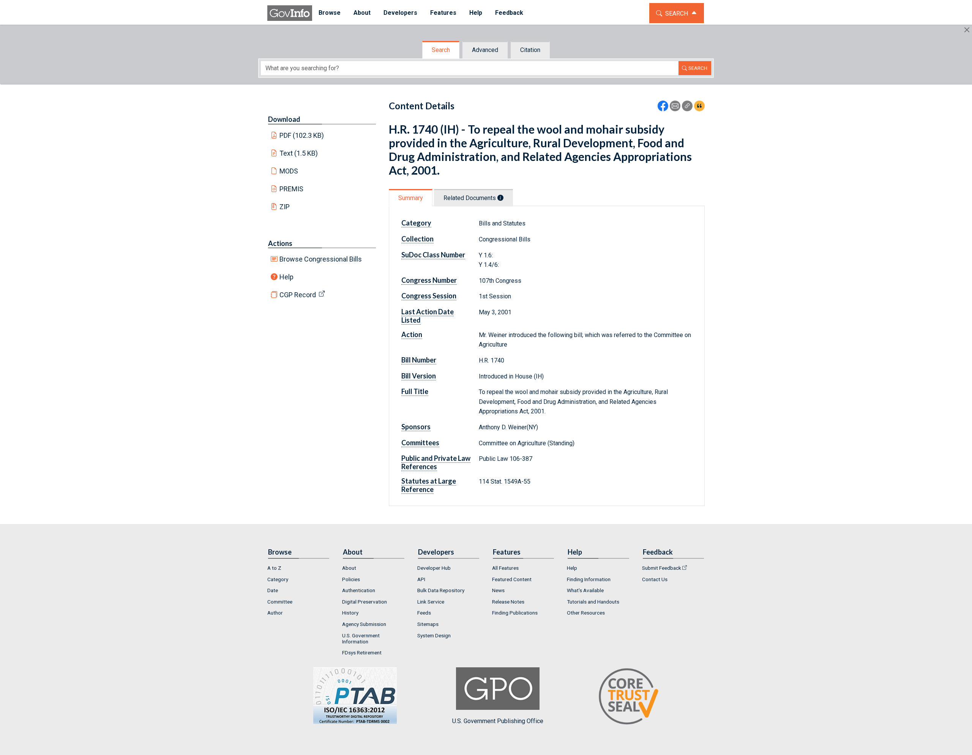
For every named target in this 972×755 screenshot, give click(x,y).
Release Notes (508, 602)
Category (277, 579)
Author (275, 613)
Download (284, 119)
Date (272, 590)
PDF (301, 135)
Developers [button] (400, 12)
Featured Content (512, 579)
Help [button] (475, 12)
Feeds (424, 613)
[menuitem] (329, 13)
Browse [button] (330, 12)
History (350, 613)
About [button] (362, 12)
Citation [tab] (530, 50)
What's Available (585, 590)
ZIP (284, 207)
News (498, 590)
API (421, 579)
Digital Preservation (364, 602)
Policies (351, 579)
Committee (279, 602)
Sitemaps (428, 624)
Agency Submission (364, 624)
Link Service (430, 602)
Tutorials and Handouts (593, 602)
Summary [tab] (410, 198)
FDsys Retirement (362, 652)
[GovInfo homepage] (289, 13)
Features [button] (443, 12)
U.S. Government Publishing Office (497, 721)
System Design (434, 635)
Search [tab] (441, 50)
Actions (280, 243)
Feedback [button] (509, 12)
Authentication (358, 590)
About (349, 568)
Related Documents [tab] (470, 198)
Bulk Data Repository (440, 590)
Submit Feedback (661, 568)
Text (298, 153)
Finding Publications (515, 613)
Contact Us (654, 579)
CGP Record (297, 295)
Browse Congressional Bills (320, 259)
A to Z (274, 568)
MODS (288, 171)
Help (286, 277)
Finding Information (589, 579)
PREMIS (291, 189)
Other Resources (586, 613)
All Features (505, 568)
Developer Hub (434, 568)
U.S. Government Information (361, 638)
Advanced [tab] (485, 50)
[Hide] (967, 30)
